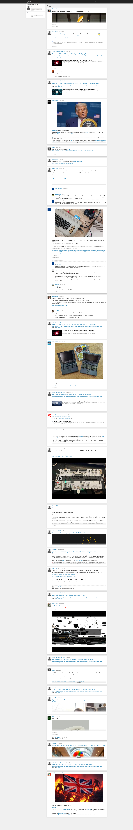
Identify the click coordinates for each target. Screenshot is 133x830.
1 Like (55, 24)
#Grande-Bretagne (62, 813)
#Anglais (59, 814)
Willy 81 (56, 270)
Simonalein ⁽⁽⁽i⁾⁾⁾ (55, 31)
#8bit (60, 251)
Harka (56, 71)
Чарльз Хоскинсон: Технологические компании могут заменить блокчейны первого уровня (78, 700)
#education (92, 55)
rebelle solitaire (58, 194)
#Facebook (73, 437)
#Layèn (87, 132)
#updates (97, 55)
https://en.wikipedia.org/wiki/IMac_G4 (62, 192)
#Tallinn (64, 439)
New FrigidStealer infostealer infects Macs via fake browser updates (72, 659)
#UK (77, 576)
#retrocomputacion (94, 251)
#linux (35, 15)
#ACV (69, 418)
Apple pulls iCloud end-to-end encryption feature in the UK (69, 595)
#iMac (65, 178)
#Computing (57, 576)
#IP (57, 437)
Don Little (33, 12)
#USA (82, 576)
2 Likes (55, 46)
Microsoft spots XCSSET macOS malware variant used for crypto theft (73, 689)
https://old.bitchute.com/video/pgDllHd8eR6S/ (61, 416)
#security (54, 55)
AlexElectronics (66, 478)
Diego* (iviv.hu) (55, 341)
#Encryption (69, 576)
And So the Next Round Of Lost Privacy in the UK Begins (63, 574)
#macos (56, 305)
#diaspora (65, 250)
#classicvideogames (79, 251)
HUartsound (54, 8)
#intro (69, 250)
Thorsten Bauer (55, 603)
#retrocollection (71, 251)
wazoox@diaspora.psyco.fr (57, 448)
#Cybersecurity (57, 34)
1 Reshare (56, 26)
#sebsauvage (54, 130)
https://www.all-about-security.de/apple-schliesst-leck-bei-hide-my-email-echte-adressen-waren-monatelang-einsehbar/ (78, 35)
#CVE (66, 305)
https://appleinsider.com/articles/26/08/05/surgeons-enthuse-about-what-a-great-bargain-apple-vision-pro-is (73, 150)
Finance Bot (54, 549)
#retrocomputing (63, 385)
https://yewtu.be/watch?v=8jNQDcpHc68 (60, 455)
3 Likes (56, 291)
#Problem (67, 37)
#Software (71, 37)
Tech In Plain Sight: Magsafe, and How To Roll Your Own (69, 533)
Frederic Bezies (55, 168)
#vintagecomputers (101, 250)
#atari (99, 251)
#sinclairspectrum (83, 250)
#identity (81, 436)
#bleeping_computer (63, 55)
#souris (62, 178)
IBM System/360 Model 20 (60, 286)
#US (69, 814)
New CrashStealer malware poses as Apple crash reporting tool (71, 395)
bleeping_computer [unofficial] (58, 51)
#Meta (100, 140)
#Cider (62, 418)
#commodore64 (73, 250)
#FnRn (58, 132)
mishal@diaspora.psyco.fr (57, 772)
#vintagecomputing (72, 385)
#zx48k (88, 250)
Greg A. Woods (55, 296)
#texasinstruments (69, 253)
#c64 (78, 250)
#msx (102, 251)
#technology (84, 55)
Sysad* (28, 2)
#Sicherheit (57, 37)
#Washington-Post (66, 809)
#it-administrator (34, 8)
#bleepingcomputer (72, 55)
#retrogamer (86, 251)
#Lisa (63, 453)
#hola (53, 250)
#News (53, 576)
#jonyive (56, 609)
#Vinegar (66, 418)
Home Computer (58, 188)
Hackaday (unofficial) (56, 530)
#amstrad (63, 253)
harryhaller (57, 284)
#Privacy (74, 576)
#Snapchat (68, 437)
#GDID (103, 436)
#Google (97, 140)
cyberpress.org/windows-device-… (62, 434)
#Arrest (75, 432)
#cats (42, 15)
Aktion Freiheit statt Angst (57, 505)
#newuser (61, 250)
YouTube (71, 478)
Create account (104, 1)
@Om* (53, 716)
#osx (38, 8)
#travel (32, 16)
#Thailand (82, 439)
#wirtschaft (62, 37)
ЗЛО (63, 560)
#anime (32, 10)
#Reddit (104, 140)
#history (59, 253)
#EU (79, 576)
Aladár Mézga (58, 264)
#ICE (72, 140)
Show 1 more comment (57, 186)
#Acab (56, 133)
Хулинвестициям (79, 560)
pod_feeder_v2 (59, 57)
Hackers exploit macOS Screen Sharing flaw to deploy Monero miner (73, 54)
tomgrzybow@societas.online (61, 586)
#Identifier (62, 432)
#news (88, 55)
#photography (38, 15)
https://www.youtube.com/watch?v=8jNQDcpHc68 (62, 456)
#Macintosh (79, 161)
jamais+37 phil (55, 100)
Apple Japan (65, 632)
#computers (79, 55)
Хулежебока (98, 559)
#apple (40, 8)
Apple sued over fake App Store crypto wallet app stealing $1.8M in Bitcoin (75, 324)
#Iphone (65, 576)
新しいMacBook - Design (57, 605)
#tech (101, 55)
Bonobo (53, 147)
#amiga (104, 251)
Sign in (97, 1)
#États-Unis (66, 812)
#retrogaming (93, 250)
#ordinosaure (54, 178)
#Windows (54, 432)
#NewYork (73, 439)
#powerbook (57, 385)
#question (54, 807)
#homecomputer (64, 251)
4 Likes (55, 255)
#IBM (56, 253)
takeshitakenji (55, 159)
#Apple (64, 34)
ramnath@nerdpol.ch (56, 414)
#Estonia (69, 439)
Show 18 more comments (57, 260)
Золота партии (82, 555)
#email (53, 37)
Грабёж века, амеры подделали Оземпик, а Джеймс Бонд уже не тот (74, 552)
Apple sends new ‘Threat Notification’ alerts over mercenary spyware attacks (75, 83)
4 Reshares (56, 257)
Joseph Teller (54, 568)
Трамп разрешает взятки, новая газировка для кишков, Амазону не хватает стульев (79, 745)
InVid (32, 6)
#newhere (56, 250)
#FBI (68, 432)
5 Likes (55, 584)
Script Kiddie (54, 429)
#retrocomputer (55, 251)
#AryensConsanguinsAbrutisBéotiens (66, 133)
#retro (60, 609)
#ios (59, 305)
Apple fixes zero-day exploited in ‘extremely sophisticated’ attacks (72, 764)
